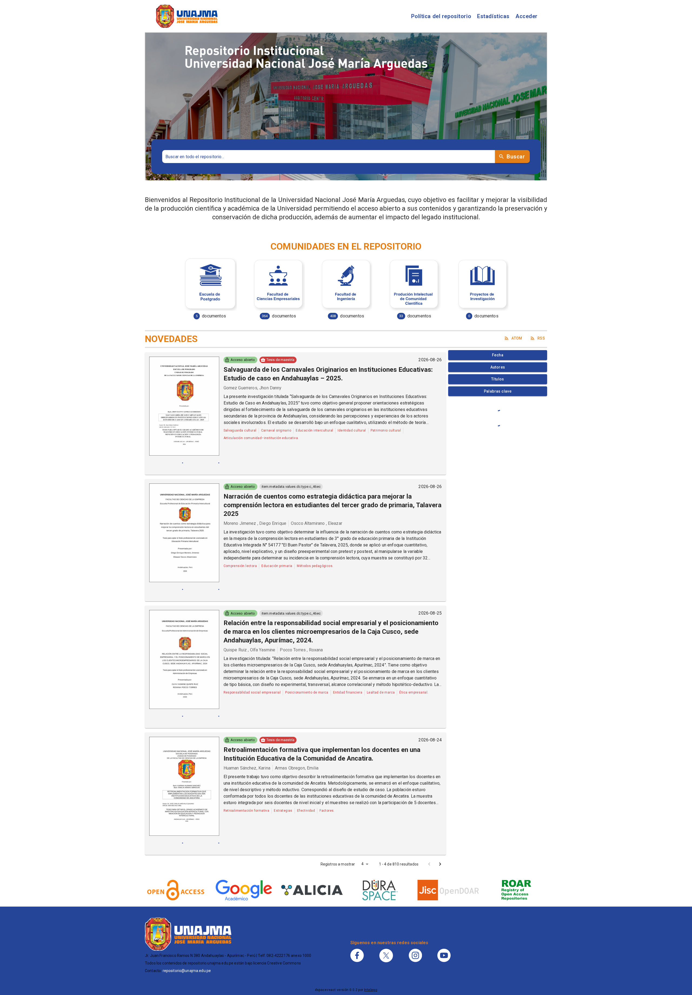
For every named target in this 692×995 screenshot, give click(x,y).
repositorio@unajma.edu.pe (187, 971)
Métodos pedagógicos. (315, 566)
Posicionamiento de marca (306, 692)
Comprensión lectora (240, 566)
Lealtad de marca (381, 692)
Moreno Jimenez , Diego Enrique (255, 523)
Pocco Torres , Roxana (301, 649)
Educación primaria (276, 566)
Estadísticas (493, 16)
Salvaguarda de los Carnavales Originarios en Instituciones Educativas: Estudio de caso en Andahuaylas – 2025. (328, 374)
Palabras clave (498, 391)
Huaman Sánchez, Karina (247, 768)
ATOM (516, 338)
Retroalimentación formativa (247, 810)
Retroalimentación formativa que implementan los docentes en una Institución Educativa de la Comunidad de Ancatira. (322, 754)
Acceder (526, 16)
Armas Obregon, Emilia (296, 768)
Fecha (497, 355)
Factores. (327, 810)
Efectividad (306, 810)
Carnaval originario (276, 430)
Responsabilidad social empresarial (252, 692)
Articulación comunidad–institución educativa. (261, 438)
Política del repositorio (441, 16)
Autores (497, 367)
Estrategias (283, 810)
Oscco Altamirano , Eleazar (316, 523)
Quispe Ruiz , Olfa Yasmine (249, 649)
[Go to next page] (440, 864)
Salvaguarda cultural (240, 430)
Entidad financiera (347, 692)
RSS (541, 338)
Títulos (497, 379)
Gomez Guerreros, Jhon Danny (253, 387)
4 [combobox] (362, 864)
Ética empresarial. (413, 692)
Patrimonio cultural (386, 430)
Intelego (370, 990)
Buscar (516, 156)
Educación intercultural (314, 430)
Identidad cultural (352, 430)
